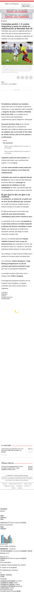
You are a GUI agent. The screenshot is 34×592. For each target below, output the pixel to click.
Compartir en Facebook (8, 581)
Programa (16, 4)
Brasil (12, 160)
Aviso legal (4, 483)
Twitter (22, 77)
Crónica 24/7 (4, 544)
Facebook (18, 77)
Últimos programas (15, 522)
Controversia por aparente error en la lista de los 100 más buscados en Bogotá (12, 450)
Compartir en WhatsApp (8, 586)
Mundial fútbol (5, 298)
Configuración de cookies (9, 486)
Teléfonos (14, 488)
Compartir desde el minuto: (10, 591)
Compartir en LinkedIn (7, 584)
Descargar (3, 589)
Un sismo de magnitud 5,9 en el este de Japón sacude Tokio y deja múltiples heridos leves (12, 468)
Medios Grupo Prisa (17, 497)
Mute (2, 515)
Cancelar (9, 575)
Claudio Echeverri (7, 297)
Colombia (4, 292)
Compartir (23, 551)
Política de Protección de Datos (15, 483)
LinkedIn (26, 77)
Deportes (4, 21)
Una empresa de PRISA (17, 493)
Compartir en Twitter (7, 582)
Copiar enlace (5, 588)
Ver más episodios (6, 551)
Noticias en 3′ (5, 522)
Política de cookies (28, 483)
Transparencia (19, 486)
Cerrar (2, 560)
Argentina (4, 294)
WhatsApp (31, 77)
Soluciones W (27, 486)
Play (2, 519)
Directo (24, 522)
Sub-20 (3, 295)
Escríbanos (20, 488)
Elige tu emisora (26, 6)
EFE (2, 82)
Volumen (3, 517)
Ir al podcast (16, 551)
